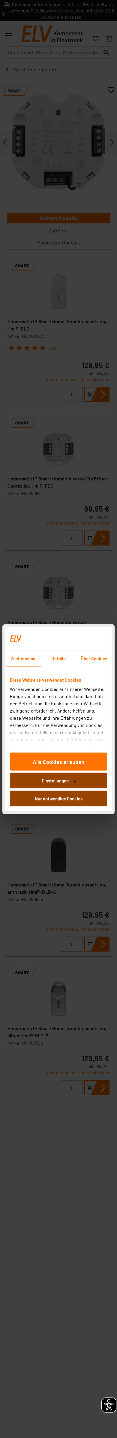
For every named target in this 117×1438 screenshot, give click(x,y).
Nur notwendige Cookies (58, 798)
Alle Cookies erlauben (58, 761)
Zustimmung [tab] (23, 658)
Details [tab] (58, 658)
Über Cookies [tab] (94, 658)
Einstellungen (55, 780)
